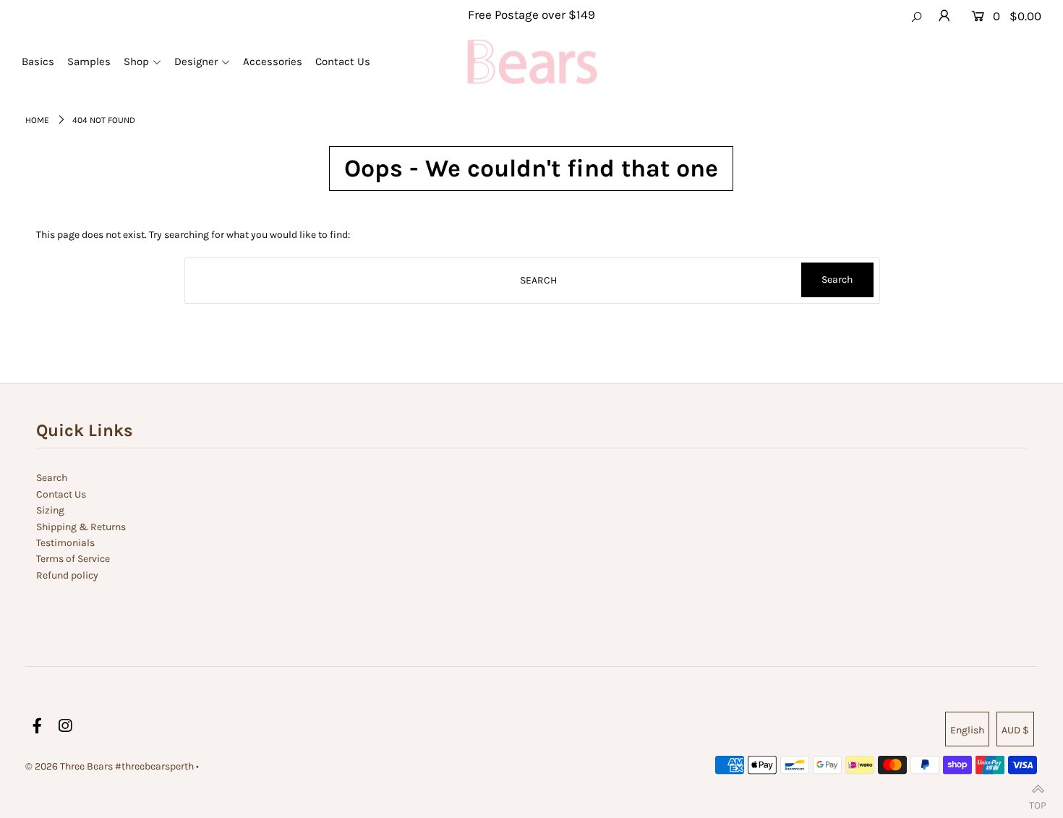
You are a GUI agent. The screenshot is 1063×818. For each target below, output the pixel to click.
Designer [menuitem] (196, 61)
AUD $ (1015, 730)
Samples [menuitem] (89, 61)
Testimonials (65, 543)
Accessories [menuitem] (272, 61)
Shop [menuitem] (136, 61)
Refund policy (67, 575)
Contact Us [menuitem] (342, 61)
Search (51, 478)
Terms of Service (73, 559)
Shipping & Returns (81, 527)
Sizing (50, 510)
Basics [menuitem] (38, 61)
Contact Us (61, 494)
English (967, 730)
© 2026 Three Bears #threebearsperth (109, 766)
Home (37, 120)
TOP (1037, 801)
